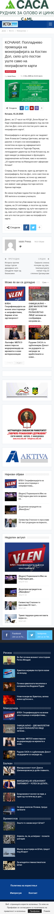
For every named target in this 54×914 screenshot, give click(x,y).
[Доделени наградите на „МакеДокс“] (11, 509)
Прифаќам (35, 911)
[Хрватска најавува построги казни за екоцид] (9, 673)
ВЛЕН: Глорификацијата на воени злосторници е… (27, 566)
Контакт (33, 893)
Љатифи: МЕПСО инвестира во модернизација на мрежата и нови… (31, 741)
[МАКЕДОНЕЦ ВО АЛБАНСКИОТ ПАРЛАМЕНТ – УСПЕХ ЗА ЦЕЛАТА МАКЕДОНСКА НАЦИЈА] (9, 784)
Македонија (10, 71)
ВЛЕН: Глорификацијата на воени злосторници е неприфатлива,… (31, 483)
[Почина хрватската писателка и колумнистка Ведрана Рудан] (9, 686)
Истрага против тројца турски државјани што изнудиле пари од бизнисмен (13, 268)
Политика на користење (24, 885)
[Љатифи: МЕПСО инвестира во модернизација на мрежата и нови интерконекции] (15, 332)
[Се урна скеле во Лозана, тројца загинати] (9, 810)
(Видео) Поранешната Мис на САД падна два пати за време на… (33, 496)
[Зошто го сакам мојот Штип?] (9, 826)
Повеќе (47, 911)
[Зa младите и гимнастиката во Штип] (9, 865)
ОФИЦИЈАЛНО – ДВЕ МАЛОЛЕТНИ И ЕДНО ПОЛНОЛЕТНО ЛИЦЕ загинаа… (33, 728)
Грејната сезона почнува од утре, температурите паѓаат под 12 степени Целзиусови (40, 268)
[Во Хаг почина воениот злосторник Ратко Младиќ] (9, 660)
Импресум (16, 893)
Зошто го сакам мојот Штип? (31, 823)
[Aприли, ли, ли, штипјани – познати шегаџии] (9, 839)
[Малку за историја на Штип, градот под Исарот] (9, 852)
